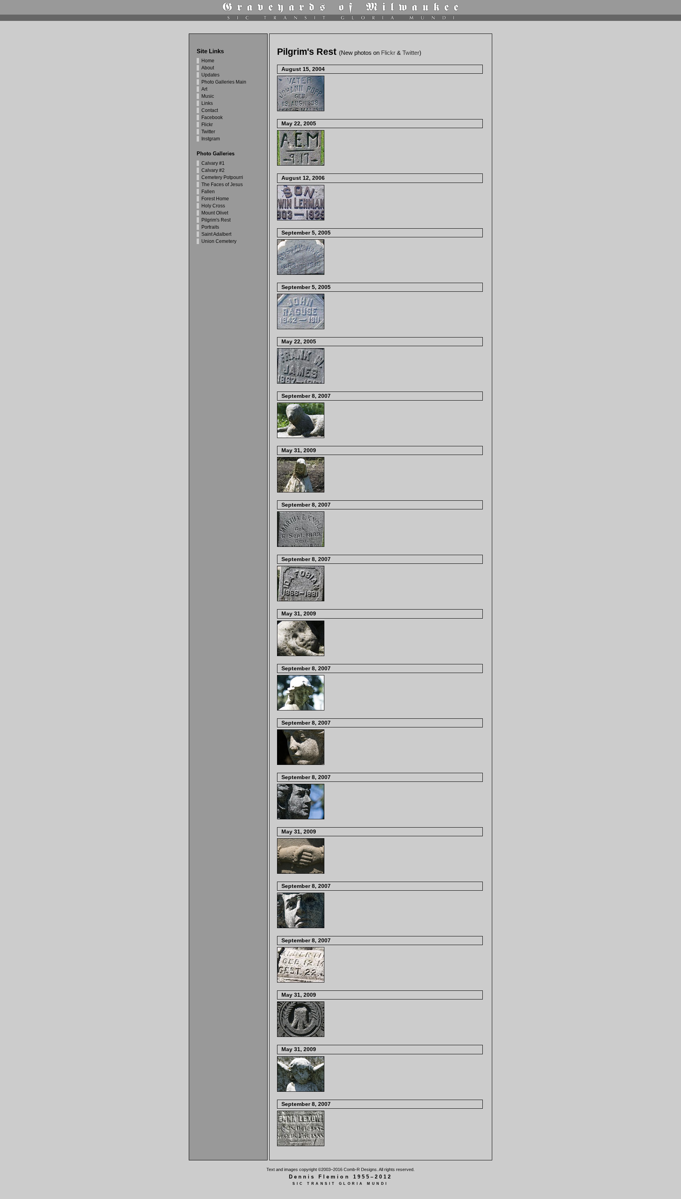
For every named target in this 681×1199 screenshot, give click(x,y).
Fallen (208, 191)
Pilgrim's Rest (216, 220)
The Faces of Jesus (222, 184)
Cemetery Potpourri (222, 177)
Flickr (207, 124)
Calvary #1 (213, 163)
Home (207, 60)
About (207, 68)
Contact (209, 110)
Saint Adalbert (216, 234)
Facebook (212, 117)
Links (207, 103)
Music (207, 96)
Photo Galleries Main (223, 82)
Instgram (210, 139)
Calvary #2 (213, 170)
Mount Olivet (214, 213)
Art (204, 89)
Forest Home (215, 198)
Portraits (210, 227)
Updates (210, 75)
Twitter (208, 131)
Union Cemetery (218, 241)
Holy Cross (213, 206)
